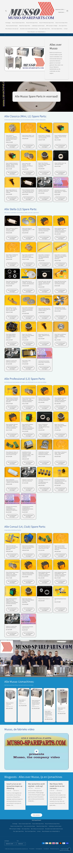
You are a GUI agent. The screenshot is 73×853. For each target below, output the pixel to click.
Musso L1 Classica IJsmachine (9, 703)
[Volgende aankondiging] (68, 34)
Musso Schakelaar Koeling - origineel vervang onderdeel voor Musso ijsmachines (44, 229)
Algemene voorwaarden (64, 850)
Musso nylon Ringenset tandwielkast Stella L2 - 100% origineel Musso (28, 229)
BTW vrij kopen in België (14, 828)
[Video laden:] (36, 751)
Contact (39, 831)
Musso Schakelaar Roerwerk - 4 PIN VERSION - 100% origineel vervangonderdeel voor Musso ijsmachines (61, 230)
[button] (6, 11)
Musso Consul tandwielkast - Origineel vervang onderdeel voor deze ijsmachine (28, 547)
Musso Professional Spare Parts (52, 823)
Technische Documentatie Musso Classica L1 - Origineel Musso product (61, 191)
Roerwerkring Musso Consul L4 (60, 599)
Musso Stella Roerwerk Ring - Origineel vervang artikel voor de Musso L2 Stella (61, 282)
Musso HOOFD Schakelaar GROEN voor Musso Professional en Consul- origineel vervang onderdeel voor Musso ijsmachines (28, 427)
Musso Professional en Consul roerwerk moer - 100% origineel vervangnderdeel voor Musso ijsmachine (28, 399)
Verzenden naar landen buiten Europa (54, 828)
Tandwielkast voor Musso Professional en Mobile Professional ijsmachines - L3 (44, 453)
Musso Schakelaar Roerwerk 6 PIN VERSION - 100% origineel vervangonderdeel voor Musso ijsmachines (12, 426)
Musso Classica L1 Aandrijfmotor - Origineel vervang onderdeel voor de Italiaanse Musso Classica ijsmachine (11, 138)
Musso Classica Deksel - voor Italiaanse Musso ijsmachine (28, 136)
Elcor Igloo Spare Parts (18, 831)
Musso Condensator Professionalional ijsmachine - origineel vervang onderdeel (12, 481)
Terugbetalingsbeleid (65, 848)
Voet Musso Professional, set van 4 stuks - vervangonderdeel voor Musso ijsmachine (44, 481)
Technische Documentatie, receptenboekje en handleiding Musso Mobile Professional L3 (27, 508)
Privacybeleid (31, 848)
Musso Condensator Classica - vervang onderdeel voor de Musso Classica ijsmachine (28, 191)
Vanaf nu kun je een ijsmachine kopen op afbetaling (14, 786)
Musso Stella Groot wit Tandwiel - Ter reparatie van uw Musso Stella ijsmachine (28, 282)
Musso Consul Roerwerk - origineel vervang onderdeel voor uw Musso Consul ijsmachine (12, 547)
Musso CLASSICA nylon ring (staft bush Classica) (60, 164)
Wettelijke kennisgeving (54, 848)
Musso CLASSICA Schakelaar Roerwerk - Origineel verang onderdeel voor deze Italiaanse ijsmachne (12, 165)
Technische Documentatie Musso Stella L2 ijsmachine (44, 361)
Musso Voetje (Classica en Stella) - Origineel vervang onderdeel (11, 191)
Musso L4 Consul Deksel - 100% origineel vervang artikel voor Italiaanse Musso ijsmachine (61, 547)
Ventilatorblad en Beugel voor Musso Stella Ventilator (60, 308)
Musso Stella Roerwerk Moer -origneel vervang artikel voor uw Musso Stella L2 (44, 309)
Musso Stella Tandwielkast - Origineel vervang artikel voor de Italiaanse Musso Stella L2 (28, 309)
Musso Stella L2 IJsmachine (22, 701)
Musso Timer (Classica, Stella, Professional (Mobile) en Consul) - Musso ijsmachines (44, 165)
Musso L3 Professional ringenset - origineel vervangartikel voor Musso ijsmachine (43, 426)
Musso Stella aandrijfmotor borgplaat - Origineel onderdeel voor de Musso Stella (60, 336)
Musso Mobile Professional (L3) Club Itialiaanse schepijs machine (48, 713)
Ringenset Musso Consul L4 (44, 598)
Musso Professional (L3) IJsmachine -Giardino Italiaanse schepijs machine (36, 702)
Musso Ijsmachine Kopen (29, 826)
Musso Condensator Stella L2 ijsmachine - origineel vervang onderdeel (12, 229)
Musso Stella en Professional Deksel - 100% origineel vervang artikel (12, 256)
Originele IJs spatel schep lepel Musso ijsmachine (43, 190)
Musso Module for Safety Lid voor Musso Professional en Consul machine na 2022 (12, 453)
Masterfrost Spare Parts (42, 826)
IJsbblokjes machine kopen (55, 826)
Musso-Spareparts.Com (12, 848)
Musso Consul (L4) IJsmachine (61, 708)
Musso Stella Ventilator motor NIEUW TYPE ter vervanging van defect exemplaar (11, 336)
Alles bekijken (36, 815)
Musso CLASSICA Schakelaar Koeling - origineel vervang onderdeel (60, 137)
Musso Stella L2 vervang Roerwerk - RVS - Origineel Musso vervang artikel (11, 309)
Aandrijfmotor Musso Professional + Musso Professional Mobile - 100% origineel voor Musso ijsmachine (28, 455)
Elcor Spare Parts (26, 828)
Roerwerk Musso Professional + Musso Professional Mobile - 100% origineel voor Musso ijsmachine (12, 399)
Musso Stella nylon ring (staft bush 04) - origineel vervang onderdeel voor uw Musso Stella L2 (44, 283)
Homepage (14, 823)
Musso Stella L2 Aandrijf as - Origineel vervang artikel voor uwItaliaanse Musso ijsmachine (44, 256)
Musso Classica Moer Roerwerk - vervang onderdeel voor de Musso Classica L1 (27, 165)
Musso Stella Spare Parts (38, 823)
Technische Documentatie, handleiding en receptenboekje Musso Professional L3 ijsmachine (11, 508)
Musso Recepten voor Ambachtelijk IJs (51, 831)
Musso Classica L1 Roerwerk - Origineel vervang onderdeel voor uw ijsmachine (44, 136)
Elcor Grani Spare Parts (30, 831)
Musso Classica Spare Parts (25, 823)
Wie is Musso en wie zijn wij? (37, 828)
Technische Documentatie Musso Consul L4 (27, 627)
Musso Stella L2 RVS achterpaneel (26, 361)
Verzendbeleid (46, 848)
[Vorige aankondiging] (4, 34)
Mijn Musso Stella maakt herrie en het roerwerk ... (57, 786)
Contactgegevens (39, 848)
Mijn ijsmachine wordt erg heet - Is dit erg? (36, 785)
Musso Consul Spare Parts (16, 826)
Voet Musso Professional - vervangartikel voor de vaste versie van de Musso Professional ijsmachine (61, 481)
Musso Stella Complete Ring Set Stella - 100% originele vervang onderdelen (12, 282)
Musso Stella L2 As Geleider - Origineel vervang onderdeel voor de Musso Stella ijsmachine (60, 256)
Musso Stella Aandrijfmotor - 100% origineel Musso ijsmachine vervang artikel (28, 256)
